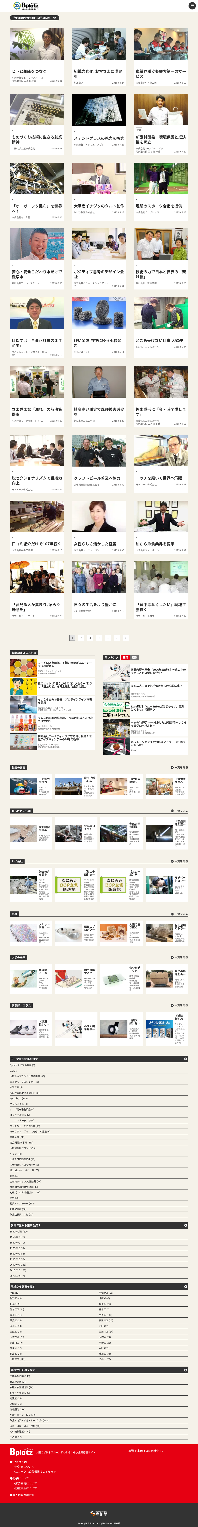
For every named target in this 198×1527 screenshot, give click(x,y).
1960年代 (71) (17, 1242)
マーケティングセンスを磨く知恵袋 (30, 1131)
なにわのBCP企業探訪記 (25, 1092)
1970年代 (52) (17, 1248)
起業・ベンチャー (22, 1203)
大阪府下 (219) (17, 1359)
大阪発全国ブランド (23, 1148)
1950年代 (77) (17, 1236)
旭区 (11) (14, 1292)
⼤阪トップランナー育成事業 (27, 1076)
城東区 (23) (105, 1303)
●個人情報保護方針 (22, 1495)
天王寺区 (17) (106, 1320)
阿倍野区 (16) (106, 1292)
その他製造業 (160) (20, 1431)
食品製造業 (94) (18, 1381)
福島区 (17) (16, 1348)
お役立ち (16, 1087)
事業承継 (17, 1137)
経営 (14, 1197)
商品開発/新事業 (21, 1142)
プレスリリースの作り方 (25, 1126)
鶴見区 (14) (16, 1320)
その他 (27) (16, 1437)
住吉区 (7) (104, 1309)
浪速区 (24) (16, 1325)
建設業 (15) (16, 1398)
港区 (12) (103, 1348)
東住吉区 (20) (17, 1337)
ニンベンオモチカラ (22, 1120)
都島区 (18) (16, 1353)
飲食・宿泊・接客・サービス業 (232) (29, 1420)
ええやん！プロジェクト (24, 1081)
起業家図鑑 (18, 1209)
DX (14, 1070)
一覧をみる (181, 767)
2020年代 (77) (17, 1275)
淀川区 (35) (105, 1353)
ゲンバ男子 (19, 1103)
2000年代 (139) (18, 1264)
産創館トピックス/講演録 (25, 1181)
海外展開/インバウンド (24, 1170)
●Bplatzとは (18, 1462)
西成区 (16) (16, 1331)
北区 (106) (104, 1298)
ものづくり (19, 1098)
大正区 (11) (16, 1314)
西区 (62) (103, 1325)
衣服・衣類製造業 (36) (21, 1387)
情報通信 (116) (17, 1409)
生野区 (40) (16, 1298)
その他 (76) (105, 1359)
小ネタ (16, 1153)
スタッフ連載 (20, 1114)
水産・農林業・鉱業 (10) (23, 1414)
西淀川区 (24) (106, 1331)
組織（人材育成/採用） (25, 1192)
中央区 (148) (105, 1314)
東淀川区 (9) (16, 1342)
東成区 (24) (105, 1337)
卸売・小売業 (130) (20, 1392)
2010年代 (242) (18, 1270)
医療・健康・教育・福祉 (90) (25, 1426)
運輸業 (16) (16, 1403)
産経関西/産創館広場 (24, 1186)
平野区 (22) (105, 1342)
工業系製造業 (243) (20, 1376)
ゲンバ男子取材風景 (22, 1109)
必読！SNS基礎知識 (22, 1159)
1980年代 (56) (17, 1253)
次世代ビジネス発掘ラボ (24, 1164)
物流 (14, 1175)
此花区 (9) (15, 1303)
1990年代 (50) (17, 1259)
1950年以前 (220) (19, 1231)
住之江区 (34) (17, 1309)
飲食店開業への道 (21, 1214)
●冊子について (19, 1478)
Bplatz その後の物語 (22, 1065)
